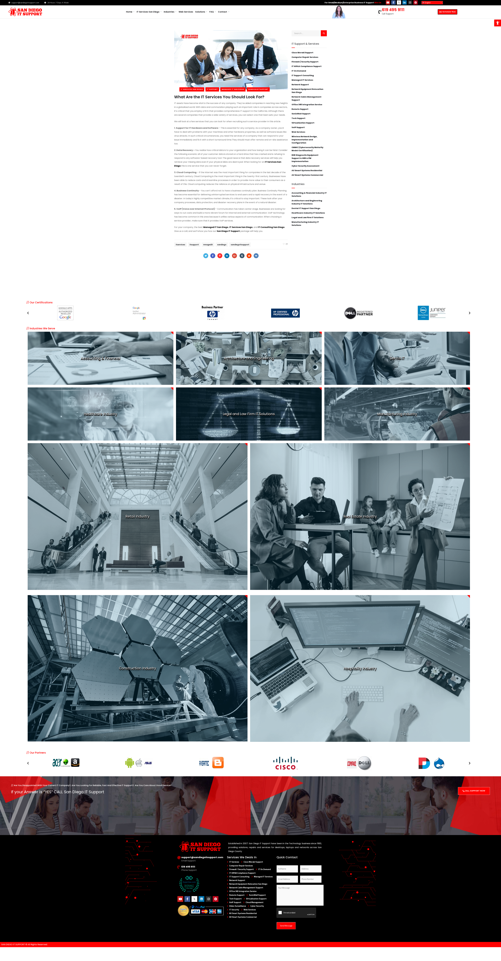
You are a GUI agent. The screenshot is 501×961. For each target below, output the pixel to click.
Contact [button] (222, 11)
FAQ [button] (211, 11)
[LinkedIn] (226, 255)
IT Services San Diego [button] (148, 11)
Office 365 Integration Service (307, 104)
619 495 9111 (393, 10)
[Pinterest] (415, 2)
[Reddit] (249, 255)
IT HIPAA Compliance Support (306, 66)
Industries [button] (169, 11)
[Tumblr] (242, 255)
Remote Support (300, 109)
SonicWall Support (301, 113)
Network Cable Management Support (306, 98)
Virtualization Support (303, 123)
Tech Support (298, 118)
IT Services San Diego (192, 89)
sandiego (221, 244)
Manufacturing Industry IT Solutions (305, 223)
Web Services (186, 11)
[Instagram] (410, 2)
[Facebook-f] (393, 2)
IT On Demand (299, 71)
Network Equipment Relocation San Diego (307, 91)
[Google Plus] (234, 255)
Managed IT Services (302, 80)
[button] (28, 313)
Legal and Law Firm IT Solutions (308, 217)
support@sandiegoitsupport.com (202, 857)
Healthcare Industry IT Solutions (308, 213)
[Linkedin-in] (404, 2)
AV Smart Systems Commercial (307, 175)
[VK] (256, 255)
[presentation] (296, 913)
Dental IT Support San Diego (306, 208)
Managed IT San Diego (233, 89)
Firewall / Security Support (305, 61)
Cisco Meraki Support (302, 52)
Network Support (300, 84)
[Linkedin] (201, 899)
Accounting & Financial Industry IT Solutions (309, 194)
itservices (180, 244)
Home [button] (129, 11)
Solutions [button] (200, 11)
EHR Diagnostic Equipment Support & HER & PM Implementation (305, 158)
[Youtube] (388, 2)
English (427, 3)
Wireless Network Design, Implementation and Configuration (304, 139)
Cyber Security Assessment (305, 166)
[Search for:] (309, 33)
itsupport (194, 244)
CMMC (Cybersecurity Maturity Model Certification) (307, 149)
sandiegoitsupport (258, 89)
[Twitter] (205, 255)
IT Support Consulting (303, 75)
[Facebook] (212, 255)
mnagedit (208, 244)
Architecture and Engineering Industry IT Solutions (307, 202)
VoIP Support (298, 127)
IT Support (212, 89)
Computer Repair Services (305, 57)
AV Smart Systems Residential (307, 170)
